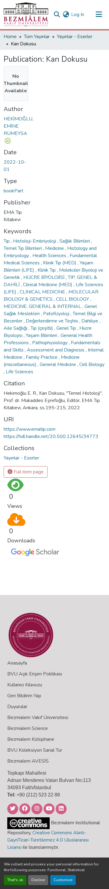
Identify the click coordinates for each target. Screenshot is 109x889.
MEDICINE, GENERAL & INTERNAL (43, 306)
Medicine (55, 248)
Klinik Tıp (47, 270)
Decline (38, 880)
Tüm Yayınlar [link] (37, 36)
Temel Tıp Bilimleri (23, 248)
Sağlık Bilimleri (75, 241)
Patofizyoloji (57, 313)
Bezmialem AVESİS (28, 761)
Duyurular (17, 706)
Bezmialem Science (27, 728)
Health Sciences (50, 255)
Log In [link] (77, 14)
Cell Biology (91, 364)
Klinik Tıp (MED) (60, 263)
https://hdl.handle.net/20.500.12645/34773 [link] (51, 436)
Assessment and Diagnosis (56, 350)
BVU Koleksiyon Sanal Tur (34, 750)
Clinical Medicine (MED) (48, 284)
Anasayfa (17, 663)
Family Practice (42, 357)
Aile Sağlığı (16, 328)
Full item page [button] (28, 472)
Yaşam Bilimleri (42, 335)
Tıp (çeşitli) (42, 328)
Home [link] (10, 36)
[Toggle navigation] (98, 14)
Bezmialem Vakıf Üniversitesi (37, 717)
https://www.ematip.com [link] (29, 429)
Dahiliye (90, 321)
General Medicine (58, 364)
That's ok (15, 880)
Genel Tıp (66, 328)
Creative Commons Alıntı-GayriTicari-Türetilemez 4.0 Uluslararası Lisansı (48, 840)
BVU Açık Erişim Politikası (34, 674)
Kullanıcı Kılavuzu (24, 684)
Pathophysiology (50, 342)
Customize (63, 880)
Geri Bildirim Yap (24, 695)
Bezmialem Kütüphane (30, 739)
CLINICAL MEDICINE (43, 292)
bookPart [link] (13, 191)
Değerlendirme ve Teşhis (52, 321)
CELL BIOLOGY (73, 299)
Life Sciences (19, 371)
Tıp (7, 241)
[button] (26, 14)
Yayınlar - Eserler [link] (74, 36)
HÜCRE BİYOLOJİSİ (44, 277)
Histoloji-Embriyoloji (35, 241)
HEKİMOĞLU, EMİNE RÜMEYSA (18, 126)
